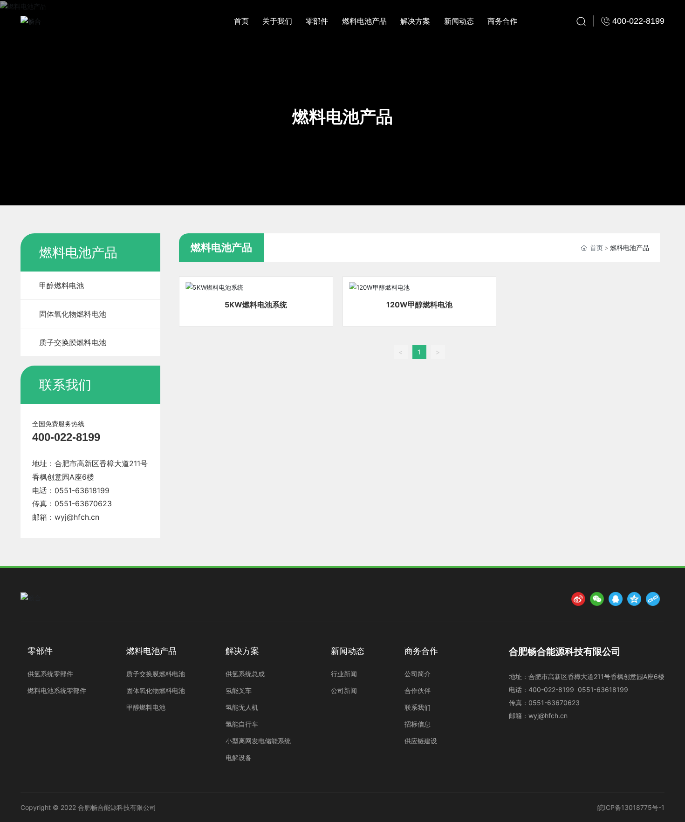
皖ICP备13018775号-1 (630, 807)
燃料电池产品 (342, 116)
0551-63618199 (82, 490)
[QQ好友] (616, 599)
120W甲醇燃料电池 (419, 304)
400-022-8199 (66, 437)
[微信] (597, 599)
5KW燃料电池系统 (256, 304)
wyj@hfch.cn (77, 517)
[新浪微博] (578, 599)
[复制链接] (653, 599)
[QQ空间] (634, 599)
